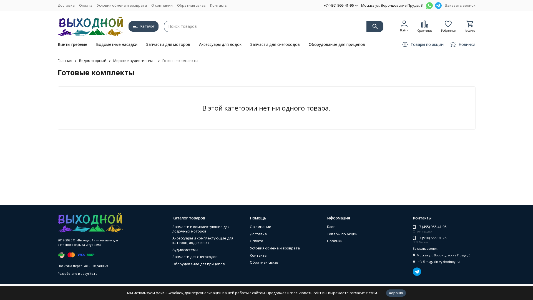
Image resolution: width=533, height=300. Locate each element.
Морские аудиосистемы (134, 60)
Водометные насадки (116, 44)
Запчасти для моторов (168, 44)
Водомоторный (92, 60)
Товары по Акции (342, 233)
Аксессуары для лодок (220, 44)
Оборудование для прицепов (337, 44)
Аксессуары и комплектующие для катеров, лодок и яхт (202, 240)
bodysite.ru (89, 273)
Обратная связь (191, 5)
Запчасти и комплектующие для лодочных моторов (201, 229)
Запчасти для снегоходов (275, 44)
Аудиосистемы (185, 249)
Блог (331, 226)
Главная (65, 60)
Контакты (219, 5)
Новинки (335, 240)
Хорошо (396, 292)
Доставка (66, 5)
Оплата (85, 5)
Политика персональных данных (83, 266)
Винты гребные (72, 44)
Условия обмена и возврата (122, 5)
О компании (162, 5)
